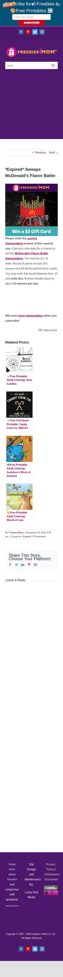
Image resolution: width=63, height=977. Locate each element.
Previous (40, 152)
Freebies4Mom (16, 532)
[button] (31, 13)
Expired (27, 536)
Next (52, 152)
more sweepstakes (30, 315)
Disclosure (51, 874)
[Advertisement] (31, 102)
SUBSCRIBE (32, 22)
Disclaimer (51, 879)
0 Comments (39, 536)
